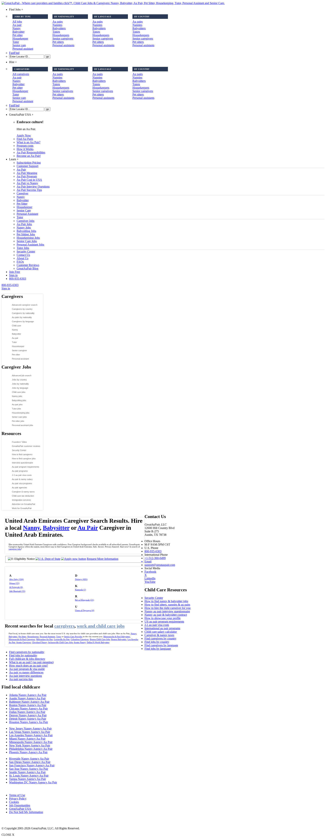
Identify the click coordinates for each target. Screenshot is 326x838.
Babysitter (18, 31)
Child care (16, 325)
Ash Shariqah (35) (17, 591)
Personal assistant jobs (22, 425)
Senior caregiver (19, 350)
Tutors (56, 31)
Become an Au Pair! (29, 155)
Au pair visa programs (22, 483)
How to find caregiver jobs (24, 458)
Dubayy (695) (81, 579)
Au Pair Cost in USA (29, 179)
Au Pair (21, 169)
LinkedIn (150, 578)
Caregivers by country (22, 309)
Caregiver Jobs (25, 220)
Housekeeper (20, 38)
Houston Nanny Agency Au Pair (28, 722)
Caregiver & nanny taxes (23, 492)
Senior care (19, 45)
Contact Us (23, 254)
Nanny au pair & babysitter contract (166, 614)
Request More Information (102, 558)
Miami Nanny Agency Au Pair (27, 738)
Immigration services (21, 500)
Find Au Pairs (25, 138)
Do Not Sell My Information (26, 812)
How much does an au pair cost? (28, 665)
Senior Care (24, 210)
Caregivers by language (23, 321)
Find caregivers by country (160, 638)
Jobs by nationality (20, 384)
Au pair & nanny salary (22, 479)
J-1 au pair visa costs (22, 475)
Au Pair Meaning (27, 173)
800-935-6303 (17, 278)
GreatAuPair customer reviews (26, 446)
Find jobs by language (158, 648)
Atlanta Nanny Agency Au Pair (27, 695)
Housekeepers (60, 35)
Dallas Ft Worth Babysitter (98, 642)
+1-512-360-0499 (155, 558)
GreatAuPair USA (20, 808)
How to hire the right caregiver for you (168, 608)
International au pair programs (162, 628)
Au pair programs (20, 471)
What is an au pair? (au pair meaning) (31, 662)
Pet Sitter (22, 203)
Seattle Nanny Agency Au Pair (27, 772)
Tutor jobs (16, 409)
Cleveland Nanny (39, 642)
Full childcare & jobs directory (27, 658)
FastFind (14, 52)
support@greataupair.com (160, 564)
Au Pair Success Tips (29, 190)
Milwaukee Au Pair (44, 639)
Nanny (16, 28)
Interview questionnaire (22, 463)
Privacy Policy (17, 798)
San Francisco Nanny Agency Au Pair (32, 765)
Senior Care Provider (73, 636)
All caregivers (20, 74)
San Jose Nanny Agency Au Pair (28, 768)
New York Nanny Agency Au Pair (29, 745)
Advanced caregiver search (24, 305)
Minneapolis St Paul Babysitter (116, 636)
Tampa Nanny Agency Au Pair (27, 779)
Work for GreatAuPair (22, 508)
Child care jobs (18, 392)
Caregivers (12, 296)
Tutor (15, 42)
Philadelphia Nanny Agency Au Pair (30, 748)
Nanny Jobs (24, 227)
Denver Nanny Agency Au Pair (28, 715)
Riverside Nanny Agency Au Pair (29, 758)
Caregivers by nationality (23, 313)
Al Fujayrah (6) (16, 587)
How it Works (25, 149)
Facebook (150, 571)
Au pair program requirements (25, 467)
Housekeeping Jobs (28, 237)
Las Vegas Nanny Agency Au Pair (29, 731)
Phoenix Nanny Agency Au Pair (28, 752)
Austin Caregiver (23, 642)
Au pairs (57, 21)
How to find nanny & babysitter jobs (166, 601)
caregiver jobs (15, 549)
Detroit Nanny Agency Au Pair (27, 718)
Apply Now (24, 135)
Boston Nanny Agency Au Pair (27, 705)
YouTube (150, 581)
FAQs (20, 261)
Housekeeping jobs (20, 413)
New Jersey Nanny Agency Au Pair (30, 728)
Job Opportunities (19, 805)
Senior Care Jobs (27, 241)
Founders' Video (19, 442)
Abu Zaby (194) (16, 579)
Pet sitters (58, 42)
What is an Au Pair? (28, 142)
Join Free (14, 271)
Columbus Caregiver (80, 639)
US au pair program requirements (164, 621)
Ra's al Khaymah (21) (84, 600)
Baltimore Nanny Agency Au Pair (29, 701)
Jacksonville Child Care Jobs (60, 642)
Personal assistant (22, 48)
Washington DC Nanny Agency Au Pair (33, 782)
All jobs (17, 21)
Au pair (17, 25)
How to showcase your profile (163, 618)
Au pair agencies (19, 487)
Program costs (25, 145)
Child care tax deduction (23, 496)
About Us (22, 258)
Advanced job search (21, 375)
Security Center (26, 251)
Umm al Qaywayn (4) (84, 610)
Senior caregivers (62, 38)
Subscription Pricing (29, 162)
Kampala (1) (80, 589)
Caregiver (22, 193)
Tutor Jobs (23, 248)
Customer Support (27, 166)
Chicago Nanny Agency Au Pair (28, 708)
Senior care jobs (19, 417)
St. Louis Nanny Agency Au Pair (28, 775)
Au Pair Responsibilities (31, 152)
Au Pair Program (27, 176)
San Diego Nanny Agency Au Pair (29, 762)
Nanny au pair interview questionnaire (167, 611)
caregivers (64, 626)
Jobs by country (19, 380)
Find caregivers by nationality (26, 652)
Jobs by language (20, 388)
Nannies (57, 25)
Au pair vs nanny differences (26, 672)
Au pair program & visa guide (27, 669)
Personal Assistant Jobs (30, 244)
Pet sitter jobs (18, 421)
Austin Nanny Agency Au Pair (27, 698)
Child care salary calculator (161, 631)
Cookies (14, 802)
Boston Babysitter (118, 639)
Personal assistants (63, 45)
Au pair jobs (17, 404)
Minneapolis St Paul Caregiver (22, 639)
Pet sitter (17, 35)
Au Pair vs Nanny (27, 183)
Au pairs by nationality (22, 317)
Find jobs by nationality (23, 655)
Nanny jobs (17, 396)
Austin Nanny (80, 642)
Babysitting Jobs (26, 231)
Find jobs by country (157, 641)
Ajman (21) (14, 583)
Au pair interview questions (25, 675)
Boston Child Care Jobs (100, 639)
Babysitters (59, 28)
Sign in (13, 275)
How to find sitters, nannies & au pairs (167, 604)
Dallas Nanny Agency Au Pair (27, 712)
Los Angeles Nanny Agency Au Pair (31, 735)
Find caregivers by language (161, 645)
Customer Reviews (28, 265)
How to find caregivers (22, 454)
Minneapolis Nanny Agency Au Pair (30, 742)
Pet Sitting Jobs (26, 234)
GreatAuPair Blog (27, 268)
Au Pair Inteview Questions (33, 186)
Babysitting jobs (19, 400)
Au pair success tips (21, 679)
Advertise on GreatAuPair (23, 504)
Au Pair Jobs (24, 224)
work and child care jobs (101, 626)
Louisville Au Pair (62, 639)
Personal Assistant (27, 213)
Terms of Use (17, 795)
